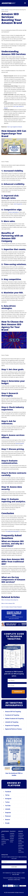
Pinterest (8, 816)
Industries (3, 843)
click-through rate (18, 204)
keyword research (20, 443)
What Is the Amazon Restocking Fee (9, 600)
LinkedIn (7, 809)
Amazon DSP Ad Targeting (13, 711)
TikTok (7, 795)
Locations (3, 841)
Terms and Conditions (8, 878)
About (2, 836)
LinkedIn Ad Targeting (11, 722)
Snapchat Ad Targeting (12, 725)
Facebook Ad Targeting (12, 715)
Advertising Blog (5, 839)
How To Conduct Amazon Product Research (11, 607)
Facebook (8, 791)
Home (2, 834)
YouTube (7, 805)
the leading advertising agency (12, 531)
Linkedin (12, 840)
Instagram (8, 798)
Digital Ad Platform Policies (13, 729)
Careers (3, 837)
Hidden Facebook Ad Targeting (14, 718)
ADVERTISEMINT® (8, 3)
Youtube (12, 838)
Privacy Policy (17, 878)
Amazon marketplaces (13, 212)
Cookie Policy (17, 879)
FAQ (2, 844)
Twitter (7, 802)
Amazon (7, 819)
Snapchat (8, 812)
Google (7, 823)
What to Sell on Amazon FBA (8, 603)
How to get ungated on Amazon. (14, 126)
